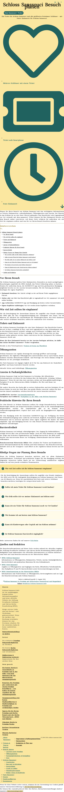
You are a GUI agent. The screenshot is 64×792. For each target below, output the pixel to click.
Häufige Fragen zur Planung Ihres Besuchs (15, 252)
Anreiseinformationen (26, 395)
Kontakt (19, 745)
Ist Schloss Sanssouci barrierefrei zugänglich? (17, 270)
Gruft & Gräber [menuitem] (11, 768)
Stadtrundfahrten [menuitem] (9, 779)
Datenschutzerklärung (36, 786)
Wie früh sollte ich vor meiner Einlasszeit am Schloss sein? (20, 259)
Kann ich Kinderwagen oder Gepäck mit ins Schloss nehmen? (21, 267)
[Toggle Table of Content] (1, 229)
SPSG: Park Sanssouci (10, 565)
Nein (29, 786)
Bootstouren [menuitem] (7, 781)
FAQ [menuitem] (7, 758)
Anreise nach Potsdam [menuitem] (14, 751)
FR (61, 2)
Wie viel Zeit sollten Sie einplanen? (13, 237)
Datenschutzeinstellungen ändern (14, 791)
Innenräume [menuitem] (10, 766)
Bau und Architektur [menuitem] (13, 764)
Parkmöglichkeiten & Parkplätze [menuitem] (18, 756)
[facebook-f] (2, 737)
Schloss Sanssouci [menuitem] (9, 760)
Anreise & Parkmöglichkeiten (11, 245)
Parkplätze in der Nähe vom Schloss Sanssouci (39, 396)
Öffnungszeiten (7, 242)
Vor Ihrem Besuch (8, 234)
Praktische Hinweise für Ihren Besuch (13, 247)
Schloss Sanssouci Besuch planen (12, 232)
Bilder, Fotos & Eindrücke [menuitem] (15, 773)
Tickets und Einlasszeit (9, 239)
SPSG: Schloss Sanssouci (11, 558)
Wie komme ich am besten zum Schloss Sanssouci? (18, 264)
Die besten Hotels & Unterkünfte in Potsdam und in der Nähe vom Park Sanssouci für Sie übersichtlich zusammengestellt (9, 673)
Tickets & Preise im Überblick (35, 346)
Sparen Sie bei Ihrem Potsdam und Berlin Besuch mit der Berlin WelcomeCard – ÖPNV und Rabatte (10, 715)
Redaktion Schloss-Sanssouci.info (35, 583)
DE (55, 2)
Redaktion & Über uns (24, 743)
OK (25, 786)
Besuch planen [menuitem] (8, 749)
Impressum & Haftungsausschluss (28, 739)
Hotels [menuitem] (5, 777)
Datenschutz (20, 741)
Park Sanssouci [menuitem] (8, 775)
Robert (20, 583)
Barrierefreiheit (7, 250)
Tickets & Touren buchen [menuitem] (6, 745)
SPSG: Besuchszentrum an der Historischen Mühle (20, 571)
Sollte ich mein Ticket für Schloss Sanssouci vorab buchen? (20, 257)
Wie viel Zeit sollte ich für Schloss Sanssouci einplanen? (19, 254)
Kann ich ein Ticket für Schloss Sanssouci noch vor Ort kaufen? (21, 262)
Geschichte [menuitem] (10, 762)
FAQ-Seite (34, 540)
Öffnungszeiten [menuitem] (11, 754)
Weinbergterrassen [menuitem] (13, 770)
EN (58, 2)
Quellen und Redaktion (9, 272)
